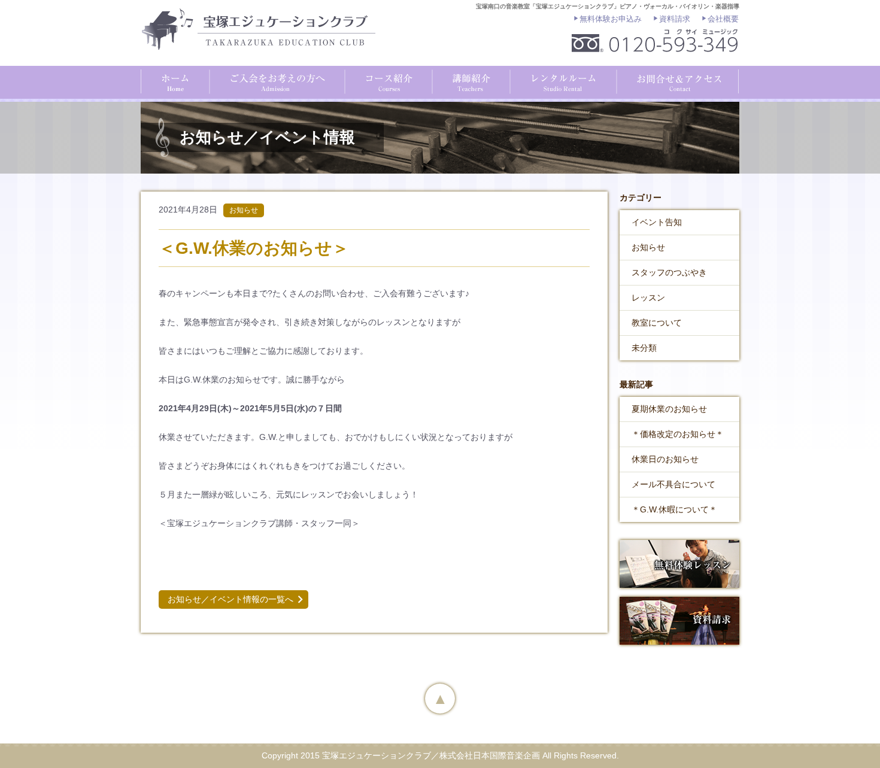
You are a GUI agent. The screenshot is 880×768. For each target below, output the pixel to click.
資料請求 (674, 18)
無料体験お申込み (610, 18)
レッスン (648, 297)
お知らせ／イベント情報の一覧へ (230, 599)
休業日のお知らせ (665, 459)
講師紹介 (469, 81)
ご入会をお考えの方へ (276, 81)
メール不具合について (673, 484)
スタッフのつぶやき (669, 272)
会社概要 (723, 18)
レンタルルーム (561, 81)
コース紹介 (387, 81)
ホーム (175, 81)
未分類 (644, 348)
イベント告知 (657, 222)
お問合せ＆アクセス (676, 81)
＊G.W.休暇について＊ (674, 509)
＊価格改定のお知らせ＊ (678, 434)
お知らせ (648, 247)
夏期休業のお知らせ (669, 409)
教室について (657, 322)
